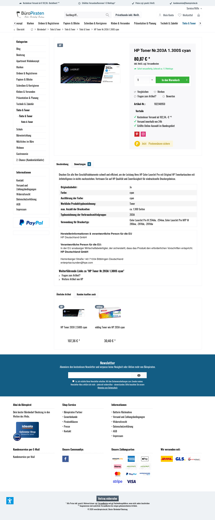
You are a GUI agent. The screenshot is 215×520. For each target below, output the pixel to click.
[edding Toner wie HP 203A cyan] (110, 313)
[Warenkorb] (198, 15)
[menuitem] (193, 8)
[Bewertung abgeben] (162, 54)
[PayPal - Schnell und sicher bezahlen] (31, 222)
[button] (10, 500)
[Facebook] (65, 459)
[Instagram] (143, 134)
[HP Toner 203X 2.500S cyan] (74, 313)
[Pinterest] (136, 134)
